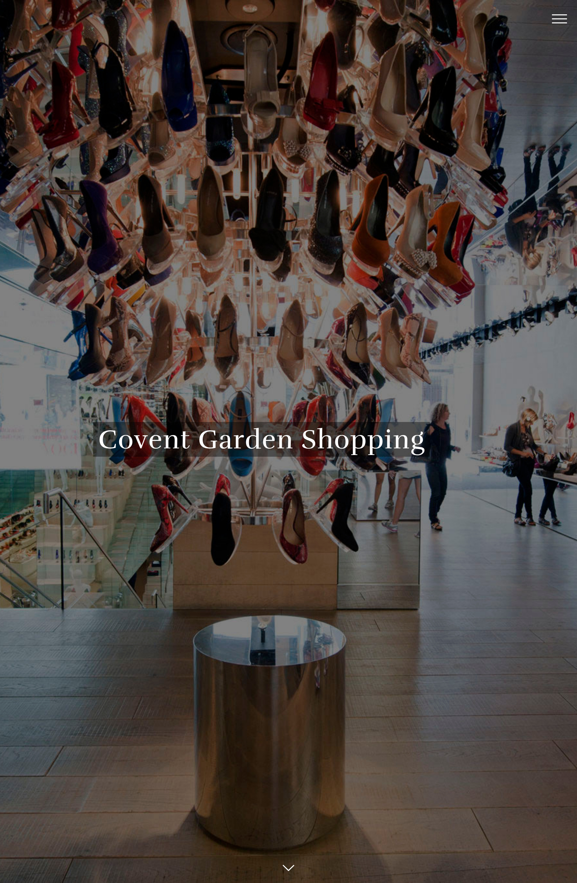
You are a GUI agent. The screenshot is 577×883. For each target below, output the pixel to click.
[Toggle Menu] (559, 18)
